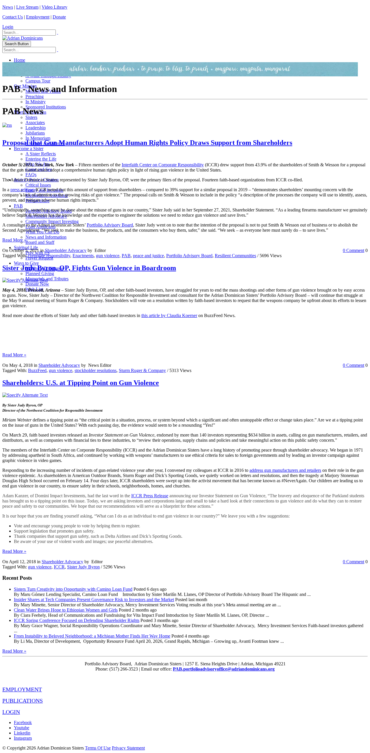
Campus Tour (37, 80)
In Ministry (35, 101)
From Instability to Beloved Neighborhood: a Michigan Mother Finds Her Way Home (92, 636)
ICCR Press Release (149, 495)
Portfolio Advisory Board (110, 224)
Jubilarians (35, 132)
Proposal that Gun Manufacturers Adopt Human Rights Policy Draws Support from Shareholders (147, 142)
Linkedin (22, 732)
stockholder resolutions (95, 370)
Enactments (83, 255)
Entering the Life (40, 159)
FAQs (30, 174)
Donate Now (37, 283)
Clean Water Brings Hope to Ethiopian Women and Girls (66, 609)
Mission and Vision (43, 91)
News (7, 7)
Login (7, 26)
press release (21, 189)
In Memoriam (37, 138)
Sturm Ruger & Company (142, 370)
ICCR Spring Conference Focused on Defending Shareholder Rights (76, 620)
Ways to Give (26, 263)
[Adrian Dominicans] (22, 38)
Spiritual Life (26, 247)
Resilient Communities (235, 255)
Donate (59, 16)
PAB (18, 205)
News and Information (45, 237)
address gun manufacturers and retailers (285, 470)
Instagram (23, 738)
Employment (37, 16)
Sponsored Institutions (45, 106)
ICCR (59, 566)
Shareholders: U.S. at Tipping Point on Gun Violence (80, 382)
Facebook (23, 722)
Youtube (21, 727)
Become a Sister (28, 148)
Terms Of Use (98, 747)
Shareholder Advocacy (65, 250)
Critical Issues (38, 185)
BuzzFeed (37, 370)
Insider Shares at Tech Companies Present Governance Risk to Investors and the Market (94, 599)
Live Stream (27, 7)
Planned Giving (39, 273)
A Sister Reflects (40, 153)
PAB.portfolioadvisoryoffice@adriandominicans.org (224, 669)
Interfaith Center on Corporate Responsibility (163, 164)
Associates (35, 122)
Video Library (54, 7)
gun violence (107, 255)
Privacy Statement (128, 747)
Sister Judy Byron (83, 566)
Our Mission (25, 86)
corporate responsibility (49, 255)
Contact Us (12, 16)
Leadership (35, 127)
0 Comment (353, 250)
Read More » (14, 240)
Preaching (34, 96)
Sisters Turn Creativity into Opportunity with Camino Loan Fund (73, 589)
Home (19, 60)
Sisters (31, 117)
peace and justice (148, 255)
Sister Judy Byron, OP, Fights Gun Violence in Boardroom (89, 268)
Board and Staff (39, 242)
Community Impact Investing (52, 221)
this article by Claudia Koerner (169, 315)
